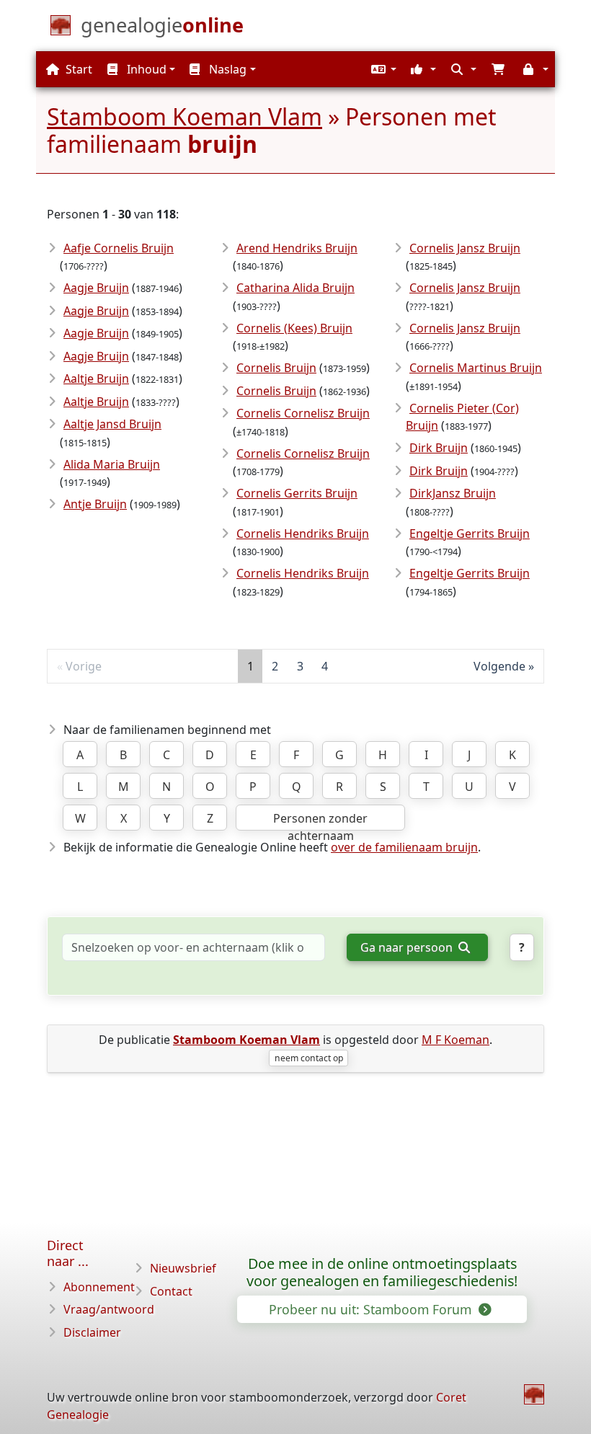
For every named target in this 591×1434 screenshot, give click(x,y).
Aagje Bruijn (96, 288)
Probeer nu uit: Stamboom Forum (372, 1309)
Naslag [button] (226, 69)
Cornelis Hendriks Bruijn (302, 533)
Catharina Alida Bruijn (295, 288)
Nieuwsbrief (183, 1268)
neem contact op (309, 1058)
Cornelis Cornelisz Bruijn (303, 413)
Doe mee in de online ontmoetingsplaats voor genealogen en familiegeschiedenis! (381, 1272)
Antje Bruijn (95, 504)
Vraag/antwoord (108, 1309)
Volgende (499, 666)
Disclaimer (92, 1332)
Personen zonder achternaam (320, 820)
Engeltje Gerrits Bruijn (469, 533)
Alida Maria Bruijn (111, 464)
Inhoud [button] (145, 69)
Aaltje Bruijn (96, 378)
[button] (382, 69)
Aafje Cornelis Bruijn (118, 248)
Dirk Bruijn (438, 448)
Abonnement (99, 1287)
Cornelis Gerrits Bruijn (296, 493)
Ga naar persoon (408, 947)
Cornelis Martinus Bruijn (475, 368)
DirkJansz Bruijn (452, 493)
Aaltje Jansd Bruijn (112, 424)
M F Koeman (455, 1040)
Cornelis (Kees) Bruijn (294, 328)
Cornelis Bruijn (276, 368)
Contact (171, 1291)
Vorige (84, 666)
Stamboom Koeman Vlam (184, 116)
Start (77, 69)
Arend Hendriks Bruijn (296, 248)
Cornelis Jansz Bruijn (464, 248)
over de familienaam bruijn (404, 847)
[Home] (534, 1394)
